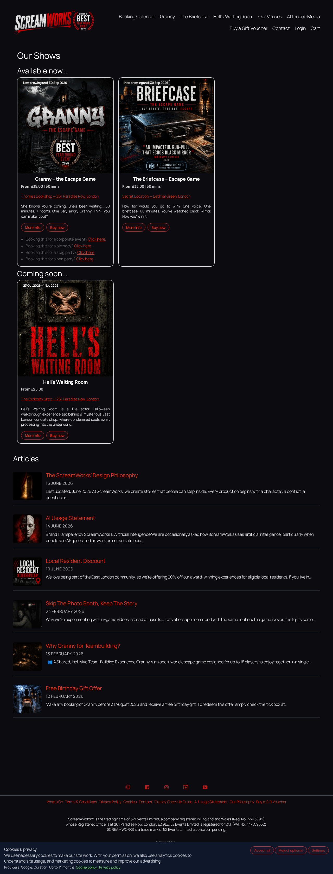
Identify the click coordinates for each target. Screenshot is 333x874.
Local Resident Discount (75, 560)
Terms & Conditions (81, 801)
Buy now (57, 227)
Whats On (55, 801)
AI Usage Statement (70, 517)
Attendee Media (303, 16)
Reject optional (291, 850)
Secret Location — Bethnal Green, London (156, 196)
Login (300, 28)
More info (32, 227)
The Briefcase (194, 16)
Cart (315, 28)
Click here (96, 239)
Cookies (129, 801)
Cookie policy (87, 867)
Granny (167, 16)
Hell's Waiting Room (233, 16)
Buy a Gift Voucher (248, 28)
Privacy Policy (110, 801)
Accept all (262, 850)
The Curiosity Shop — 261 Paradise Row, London (60, 399)
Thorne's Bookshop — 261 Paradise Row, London (60, 196)
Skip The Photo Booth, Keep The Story (91, 603)
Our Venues (270, 16)
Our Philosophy (242, 801)
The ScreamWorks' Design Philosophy (92, 475)
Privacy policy (109, 867)
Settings (318, 850)
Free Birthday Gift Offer (74, 688)
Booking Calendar (137, 16)
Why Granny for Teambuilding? (83, 645)
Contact (281, 28)
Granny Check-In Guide (173, 801)
